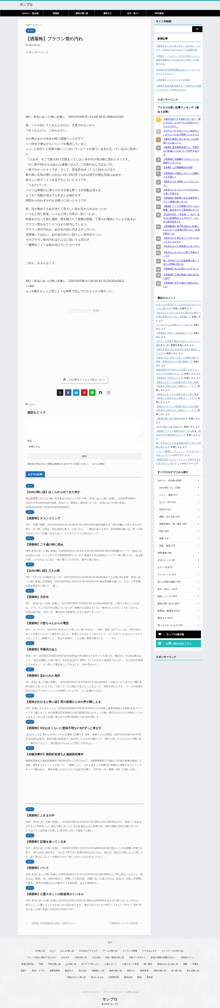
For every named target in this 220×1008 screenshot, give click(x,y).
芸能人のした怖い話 (76, 977)
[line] (92, 392)
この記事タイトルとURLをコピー (86, 379)
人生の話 (96, 957)
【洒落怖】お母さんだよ (168, 377)
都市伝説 (128, 977)
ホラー (32, 404)
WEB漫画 (159, 13)
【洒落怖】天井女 (37, 597)
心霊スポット (111, 964)
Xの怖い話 (40, 950)
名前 (29, 440)
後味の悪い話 (82, 13)
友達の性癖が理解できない (163, 957)
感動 (185, 964)
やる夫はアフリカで (88, 950)
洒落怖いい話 (98, 970)
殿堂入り (69, 970)
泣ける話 (82, 970)
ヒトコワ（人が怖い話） (173, 950)
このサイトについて (90, 992)
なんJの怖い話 (67, 950)
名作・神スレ (133, 13)
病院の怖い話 (160, 970)
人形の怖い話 (80, 957)
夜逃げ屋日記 (27, 964)
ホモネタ (65, 957)
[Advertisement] (53, 78)
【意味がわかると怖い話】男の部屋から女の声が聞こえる (63, 701)
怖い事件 (148, 964)
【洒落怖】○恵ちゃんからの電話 (47, 623)
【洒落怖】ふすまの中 (40, 815)
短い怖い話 (176, 970)
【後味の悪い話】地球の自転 (170, 418)
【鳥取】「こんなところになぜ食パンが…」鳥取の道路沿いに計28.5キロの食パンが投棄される (178, 60)
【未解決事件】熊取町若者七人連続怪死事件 (55, 754)
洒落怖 (56, 13)
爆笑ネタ (107, 13)
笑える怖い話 (193, 970)
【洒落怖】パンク (37, 867)
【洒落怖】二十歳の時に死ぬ (44, 544)
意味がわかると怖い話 (167, 964)
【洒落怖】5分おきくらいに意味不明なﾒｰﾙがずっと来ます (63, 728)
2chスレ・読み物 (30, 13)
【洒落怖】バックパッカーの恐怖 (173, 79)
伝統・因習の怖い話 (114, 957)
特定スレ (131, 970)
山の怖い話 (71, 964)
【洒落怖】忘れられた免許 (43, 675)
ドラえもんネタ (149, 950)
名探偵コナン (187, 957)
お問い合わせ (132, 992)
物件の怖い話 (115, 970)
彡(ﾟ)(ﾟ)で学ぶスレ (90, 964)
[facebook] (68, 392)
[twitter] (60, 392)
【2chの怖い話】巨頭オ (168, 426)
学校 (41, 964)
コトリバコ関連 (129, 950)
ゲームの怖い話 (110, 950)
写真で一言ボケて (137, 957)
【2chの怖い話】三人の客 (43, 570)
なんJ (52, 950)
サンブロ (26, 4)
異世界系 (144, 970)
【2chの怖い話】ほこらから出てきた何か (53, 492)
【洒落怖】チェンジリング (43, 518)
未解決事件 (55, 970)
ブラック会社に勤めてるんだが (41, 957)
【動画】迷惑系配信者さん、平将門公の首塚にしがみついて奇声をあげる (178, 87)
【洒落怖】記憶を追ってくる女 (46, 841)
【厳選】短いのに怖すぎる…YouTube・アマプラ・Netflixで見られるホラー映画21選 (178, 48)
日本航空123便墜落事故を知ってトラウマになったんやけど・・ (178, 71)
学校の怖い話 (54, 964)
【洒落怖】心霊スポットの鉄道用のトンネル (55, 894)
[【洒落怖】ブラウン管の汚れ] (76, 392)
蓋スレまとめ (97, 977)
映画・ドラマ (38, 970)
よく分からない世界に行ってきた (173, 324)
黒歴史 (150, 977)
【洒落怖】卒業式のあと (41, 649)
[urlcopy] (108, 392)
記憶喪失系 (114, 977)
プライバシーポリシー (113, 992)
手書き (195, 964)
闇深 (139, 977)
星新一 (24, 970)
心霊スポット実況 (130, 964)
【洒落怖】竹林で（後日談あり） (173, 333)
